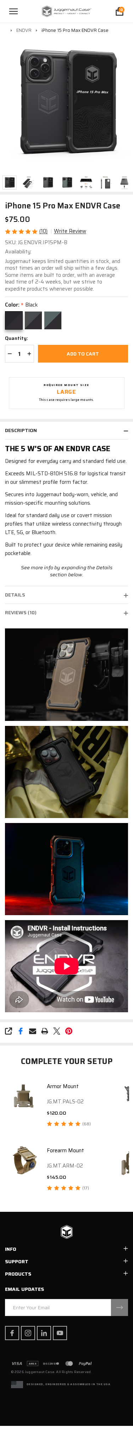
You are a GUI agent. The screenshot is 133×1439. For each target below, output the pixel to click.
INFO (10, 1249)
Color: (21, 305)
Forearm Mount (65, 1150)
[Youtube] (60, 1333)
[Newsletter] (119, 1307)
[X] (56, 1031)
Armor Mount (63, 1086)
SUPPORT (16, 1261)
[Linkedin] (44, 1333)
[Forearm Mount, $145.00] (23, 1160)
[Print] (44, 1031)
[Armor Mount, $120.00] (23, 1096)
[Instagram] (28, 1333)
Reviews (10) (21, 612)
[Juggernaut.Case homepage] (66, 1232)
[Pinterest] (68, 1031)
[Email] (32, 1031)
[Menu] (13, 11)
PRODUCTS (18, 1274)
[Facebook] (20, 1031)
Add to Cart (83, 354)
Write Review (70, 231)
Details (15, 595)
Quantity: (16, 338)
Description (21, 430)
